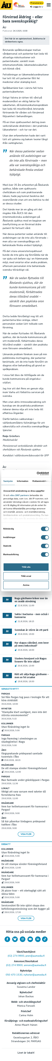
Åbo (3, 750)
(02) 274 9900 (16, 955)
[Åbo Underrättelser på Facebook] (7, 939)
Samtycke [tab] (8, 481)
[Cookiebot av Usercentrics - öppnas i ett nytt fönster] (37, 473)
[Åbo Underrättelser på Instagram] (22, 939)
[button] (36, 7)
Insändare (7, 765)
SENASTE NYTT (10, 688)
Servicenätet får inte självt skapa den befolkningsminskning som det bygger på (25, 909)
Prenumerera (37, 3)
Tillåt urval (26, 576)
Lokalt (5, 788)
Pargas (5, 694)
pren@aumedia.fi (35, 955)
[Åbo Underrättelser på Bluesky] (15, 939)
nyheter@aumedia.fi (35, 974)
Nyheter (6, 708)
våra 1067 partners (19, 495)
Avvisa (26, 585)
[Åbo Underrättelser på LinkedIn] (38, 939)
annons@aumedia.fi (35, 965)
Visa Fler (26, 834)
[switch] (45, 537)
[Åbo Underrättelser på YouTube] (30, 939)
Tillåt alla (26, 567)
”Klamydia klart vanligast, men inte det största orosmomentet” (24, 715)
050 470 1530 (14, 974)
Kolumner (7, 723)
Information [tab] (22, 481)
